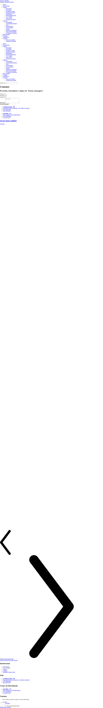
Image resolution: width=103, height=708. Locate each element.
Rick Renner (9, 14)
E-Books (5, 35)
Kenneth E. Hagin (10, 11)
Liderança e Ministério (11, 30)
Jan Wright (8, 10)
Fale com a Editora (10, 39)
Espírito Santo (9, 26)
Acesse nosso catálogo (8, 121)
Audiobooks (6, 37)
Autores (5, 7)
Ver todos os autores (11, 19)
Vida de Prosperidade (11, 31)
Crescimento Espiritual (11, 23)
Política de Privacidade (5, 707)
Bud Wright (9, 8)
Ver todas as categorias (11, 33)
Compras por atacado (11, 41)
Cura (7, 25)
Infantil (7, 29)
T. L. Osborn (9, 16)
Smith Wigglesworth (11, 15)
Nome (1, 94)
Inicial (4, 4)
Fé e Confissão (9, 27)
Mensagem (3, 102)
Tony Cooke (9, 18)
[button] (51, 542)
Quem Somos (6, 6)
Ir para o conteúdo (4, 0)
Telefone (2, 95)
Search (1, 83)
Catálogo (5, 20)
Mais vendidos (6, 34)
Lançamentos (9, 22)
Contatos (5, 38)
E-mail (1, 97)
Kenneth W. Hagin (10, 12)
